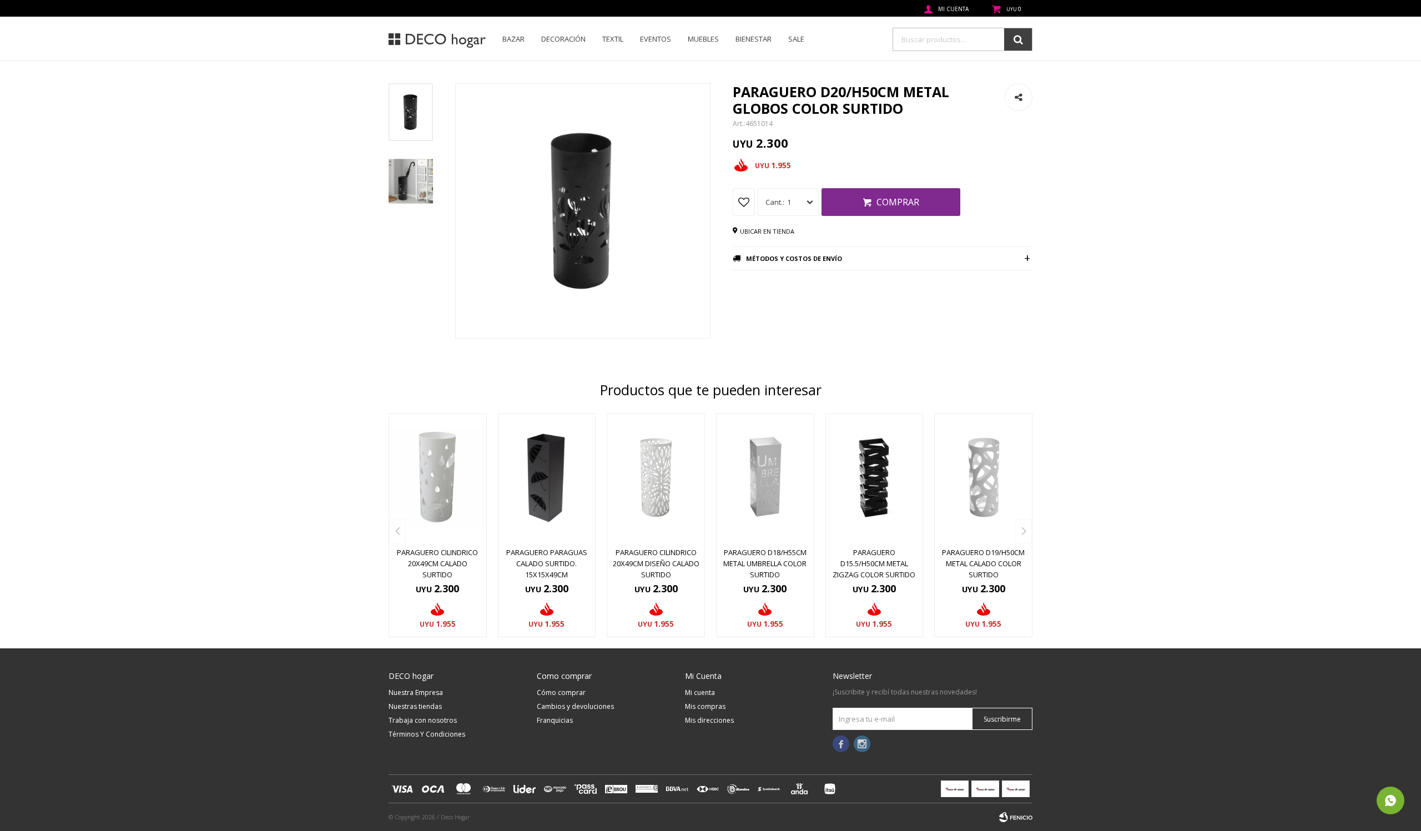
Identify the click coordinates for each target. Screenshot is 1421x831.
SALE (796, 39)
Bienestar (753, 39)
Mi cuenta (700, 692)
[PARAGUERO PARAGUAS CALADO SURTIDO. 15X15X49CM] (547, 477)
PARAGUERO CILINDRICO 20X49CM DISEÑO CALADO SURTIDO (656, 563)
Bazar (513, 39)
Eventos (655, 39)
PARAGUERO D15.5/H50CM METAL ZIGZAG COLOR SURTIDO (874, 563)
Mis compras (705, 706)
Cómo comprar (561, 692)
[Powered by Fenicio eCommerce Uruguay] (1015, 817)
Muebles (703, 39)
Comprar (897, 202)
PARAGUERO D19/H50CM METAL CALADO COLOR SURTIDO (983, 563)
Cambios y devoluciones (575, 706)
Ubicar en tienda (767, 231)
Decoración (563, 39)
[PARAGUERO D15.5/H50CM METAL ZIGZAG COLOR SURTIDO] (874, 477)
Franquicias (555, 720)
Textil (612, 39)
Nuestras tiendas (415, 706)
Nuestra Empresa (416, 692)
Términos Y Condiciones (427, 734)
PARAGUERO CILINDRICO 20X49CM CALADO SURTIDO (437, 563)
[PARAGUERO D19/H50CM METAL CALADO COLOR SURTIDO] (983, 477)
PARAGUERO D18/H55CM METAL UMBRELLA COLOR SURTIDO (765, 563)
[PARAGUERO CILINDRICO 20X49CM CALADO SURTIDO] (438, 477)
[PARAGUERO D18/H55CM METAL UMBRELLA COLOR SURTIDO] (765, 477)
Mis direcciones (709, 720)
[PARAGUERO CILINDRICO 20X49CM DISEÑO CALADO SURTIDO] (656, 477)
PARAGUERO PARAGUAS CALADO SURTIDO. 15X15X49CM (546, 563)
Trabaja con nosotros (423, 720)
